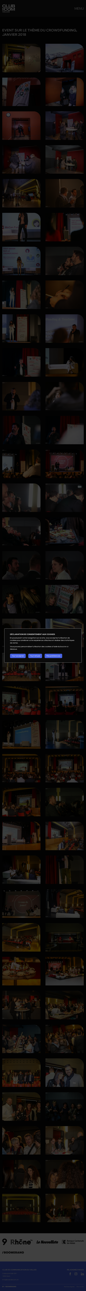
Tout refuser (35, 656)
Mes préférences (53, 656)
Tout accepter (18, 656)
